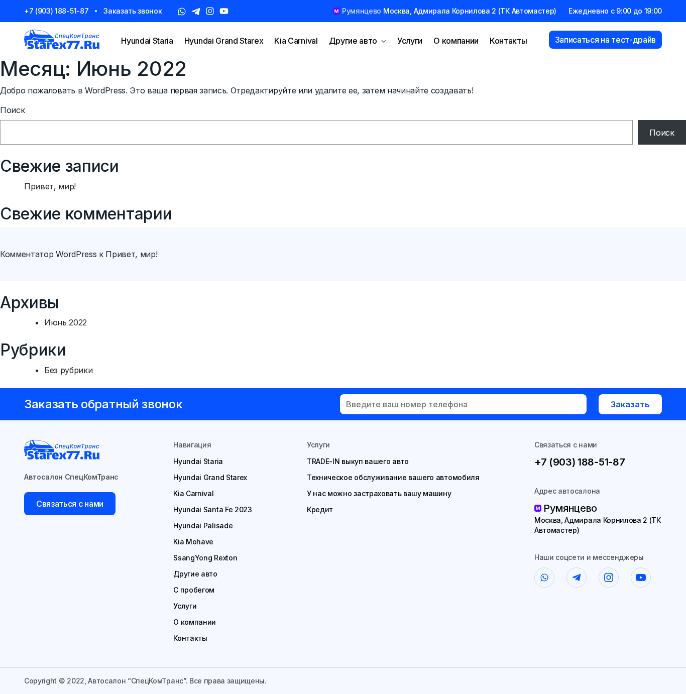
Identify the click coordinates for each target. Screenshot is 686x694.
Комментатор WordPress (48, 254)
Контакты (508, 41)
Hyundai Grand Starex (224, 41)
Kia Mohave (193, 541)
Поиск (12, 110)
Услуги (409, 41)
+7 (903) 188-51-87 (56, 11)
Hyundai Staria (147, 41)
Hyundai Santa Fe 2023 (212, 509)
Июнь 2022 (65, 322)
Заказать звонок (132, 11)
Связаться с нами (69, 504)
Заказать (630, 404)
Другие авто (353, 41)
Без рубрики (68, 370)
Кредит (320, 509)
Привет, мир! (50, 186)
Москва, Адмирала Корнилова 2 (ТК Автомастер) (597, 525)
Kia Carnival (295, 41)
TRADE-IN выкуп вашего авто (358, 461)
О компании (456, 41)
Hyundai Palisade (203, 525)
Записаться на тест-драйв (605, 40)
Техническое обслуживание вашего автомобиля (393, 477)
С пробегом (193, 590)
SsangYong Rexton (205, 557)
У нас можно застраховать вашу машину (379, 493)
